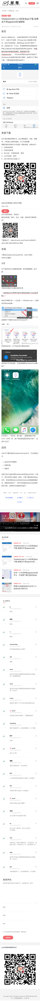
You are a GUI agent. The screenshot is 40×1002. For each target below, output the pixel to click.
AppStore (16, 492)
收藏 (20, 497)
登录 (32, 3)
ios (21, 492)
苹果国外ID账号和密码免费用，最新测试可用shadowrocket (19, 51)
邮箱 (5, 915)
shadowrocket (32, 492)
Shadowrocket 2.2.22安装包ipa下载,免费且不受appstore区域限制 (26, 547)
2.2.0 (9, 492)
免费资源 (11, 11)
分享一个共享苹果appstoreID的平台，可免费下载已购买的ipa (26, 574)
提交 (5, 211)
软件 (9, 15)
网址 (4, 923)
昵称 (5, 907)
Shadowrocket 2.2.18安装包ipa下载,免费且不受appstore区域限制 (26, 560)
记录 (20, 556)
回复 (36, 607)
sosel (13, 711)
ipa (25, 492)
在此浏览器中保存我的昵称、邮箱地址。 (16, 932)
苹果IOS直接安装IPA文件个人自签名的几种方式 (25, 587)
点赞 (30, 497)
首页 (4, 11)
